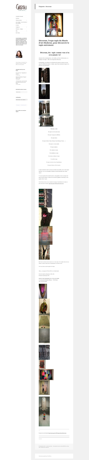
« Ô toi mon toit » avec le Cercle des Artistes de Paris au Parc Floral (21, 82)
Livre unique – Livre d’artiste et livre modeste (21, 23)
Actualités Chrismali (19, 16)
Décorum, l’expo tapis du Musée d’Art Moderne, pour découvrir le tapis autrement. (54, 42)
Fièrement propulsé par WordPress (45, 456)
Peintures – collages (19, 29)
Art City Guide (49, 446)
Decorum (59, 446)
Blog (16, 30)
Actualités (55, 446)
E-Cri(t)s (17, 25)
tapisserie (47, 447)
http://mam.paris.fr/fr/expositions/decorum (56, 183)
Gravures (17, 18)
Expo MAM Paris (64, 446)
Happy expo (43, 447)
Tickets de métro (19, 20)
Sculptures (18, 27)
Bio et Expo (18, 32)
